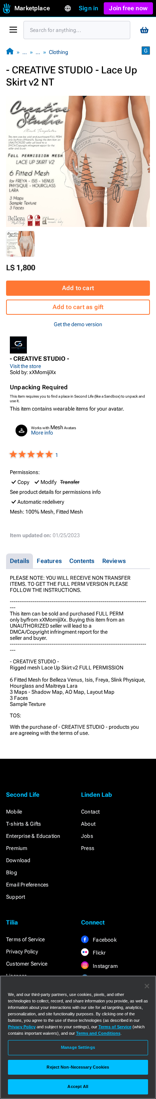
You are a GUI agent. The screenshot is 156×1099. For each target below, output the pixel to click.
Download (18, 860)
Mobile (14, 812)
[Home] (10, 52)
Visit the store (25, 366)
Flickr (99, 953)
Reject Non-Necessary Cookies (78, 1067)
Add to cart (78, 288)
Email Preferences (27, 885)
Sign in (88, 8)
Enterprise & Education (33, 836)
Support (15, 897)
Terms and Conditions (98, 1033)
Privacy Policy (22, 951)
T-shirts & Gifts (23, 824)
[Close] (147, 986)
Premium (16, 848)
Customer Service (26, 964)
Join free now (128, 8)
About (88, 824)
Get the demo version (78, 324)
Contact (90, 812)
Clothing (58, 52)
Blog (11, 872)
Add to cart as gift (78, 307)
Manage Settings (78, 1047)
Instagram (105, 966)
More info (42, 433)
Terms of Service (25, 939)
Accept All (77, 1086)
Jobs (87, 836)
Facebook (104, 940)
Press (87, 848)
